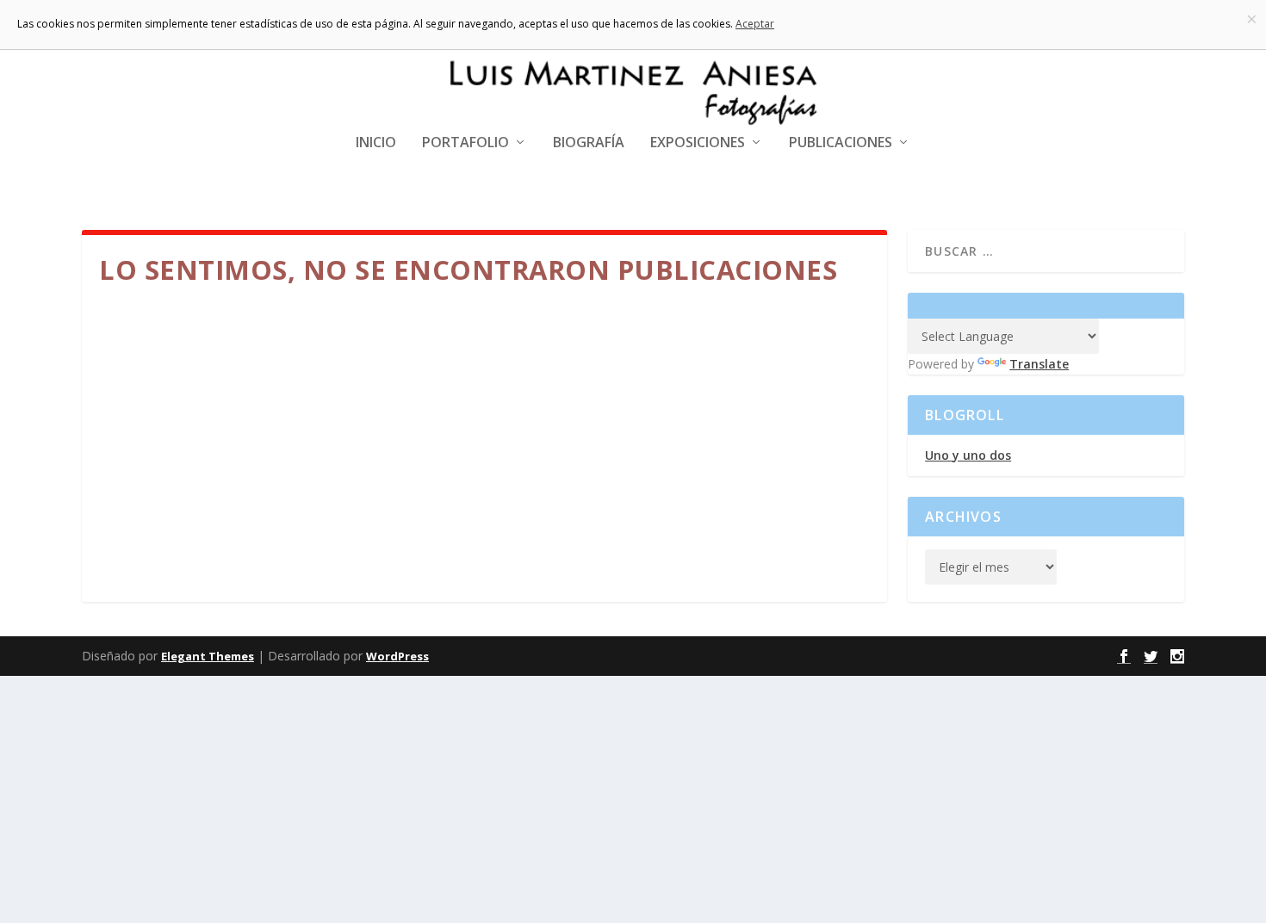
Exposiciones (697, 143)
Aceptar (754, 23)
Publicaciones (840, 143)
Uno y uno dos (968, 455)
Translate (1039, 364)
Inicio (376, 143)
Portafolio (465, 143)
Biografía (588, 143)
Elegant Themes (207, 656)
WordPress (397, 656)
